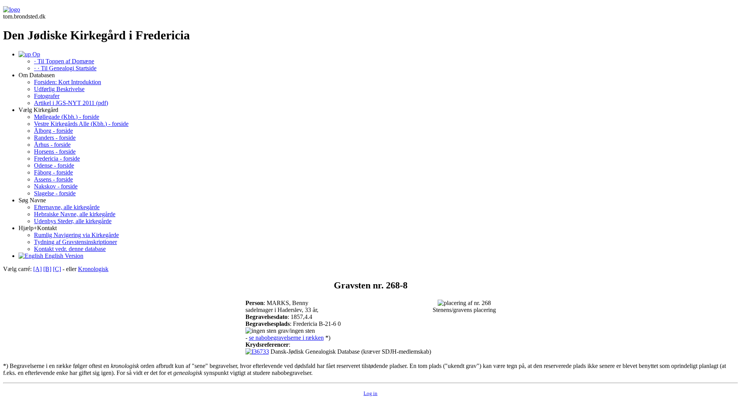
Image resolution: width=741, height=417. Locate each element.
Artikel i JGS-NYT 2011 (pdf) (71, 103)
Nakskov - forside (56, 186)
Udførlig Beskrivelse (59, 89)
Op (35, 54)
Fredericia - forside (57, 158)
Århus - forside (52, 144)
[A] (37, 269)
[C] (57, 269)
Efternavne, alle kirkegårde (67, 207)
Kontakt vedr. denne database (70, 249)
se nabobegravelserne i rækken (286, 337)
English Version (63, 256)
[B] (47, 269)
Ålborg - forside (53, 130)
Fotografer (46, 96)
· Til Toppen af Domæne (64, 61)
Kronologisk (93, 269)
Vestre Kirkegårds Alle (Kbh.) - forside (81, 123)
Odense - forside (54, 165)
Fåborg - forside (53, 172)
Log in (370, 393)
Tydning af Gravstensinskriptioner (75, 242)
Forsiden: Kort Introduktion (67, 82)
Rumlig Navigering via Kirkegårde (76, 235)
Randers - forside (55, 137)
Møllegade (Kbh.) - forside (66, 117)
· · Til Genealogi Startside (65, 68)
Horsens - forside (55, 151)
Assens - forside (53, 179)
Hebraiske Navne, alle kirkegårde (74, 214)
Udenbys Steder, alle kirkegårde (73, 221)
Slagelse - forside (55, 193)
